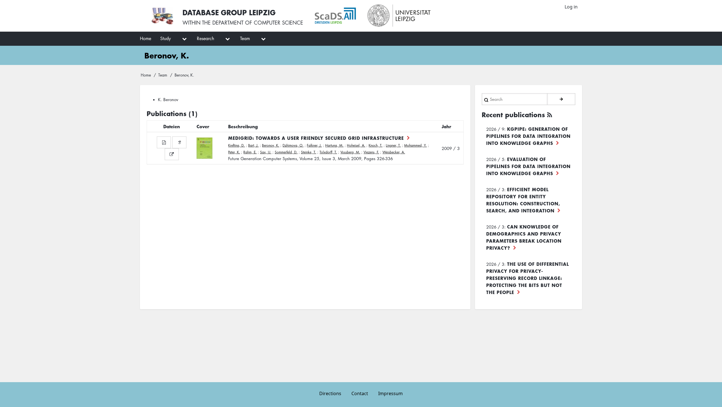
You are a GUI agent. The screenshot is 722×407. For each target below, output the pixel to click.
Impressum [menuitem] (390, 393)
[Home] (162, 16)
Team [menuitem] (245, 38)
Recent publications (513, 114)
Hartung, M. (334, 145)
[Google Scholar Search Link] (179, 142)
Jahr (446, 126)
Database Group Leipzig (229, 12)
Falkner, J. (314, 145)
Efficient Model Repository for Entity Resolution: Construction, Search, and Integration (523, 200)
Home (146, 75)
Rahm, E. (250, 152)
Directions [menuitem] (330, 393)
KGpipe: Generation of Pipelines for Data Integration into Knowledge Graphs (528, 135)
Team (162, 75)
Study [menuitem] (165, 38)
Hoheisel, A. (356, 145)
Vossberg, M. (350, 152)
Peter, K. (234, 152)
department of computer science (257, 22)
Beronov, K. (270, 145)
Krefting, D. (236, 145)
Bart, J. (253, 145)
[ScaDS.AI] (335, 16)
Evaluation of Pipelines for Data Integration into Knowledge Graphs (528, 166)
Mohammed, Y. (415, 145)
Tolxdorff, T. (328, 152)
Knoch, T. (375, 145)
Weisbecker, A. (393, 152)
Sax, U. (265, 152)
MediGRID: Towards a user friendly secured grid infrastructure (316, 137)
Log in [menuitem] (571, 7)
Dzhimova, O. (293, 145)
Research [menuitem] (205, 38)
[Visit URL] (172, 154)
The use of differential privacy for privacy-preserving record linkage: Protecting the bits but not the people (527, 277)
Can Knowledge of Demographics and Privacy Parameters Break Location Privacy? (524, 237)
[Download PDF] (164, 142)
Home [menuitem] (145, 38)
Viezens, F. (371, 152)
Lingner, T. (393, 145)
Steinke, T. (308, 152)
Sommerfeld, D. (286, 152)
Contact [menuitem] (359, 393)
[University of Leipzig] (399, 16)
